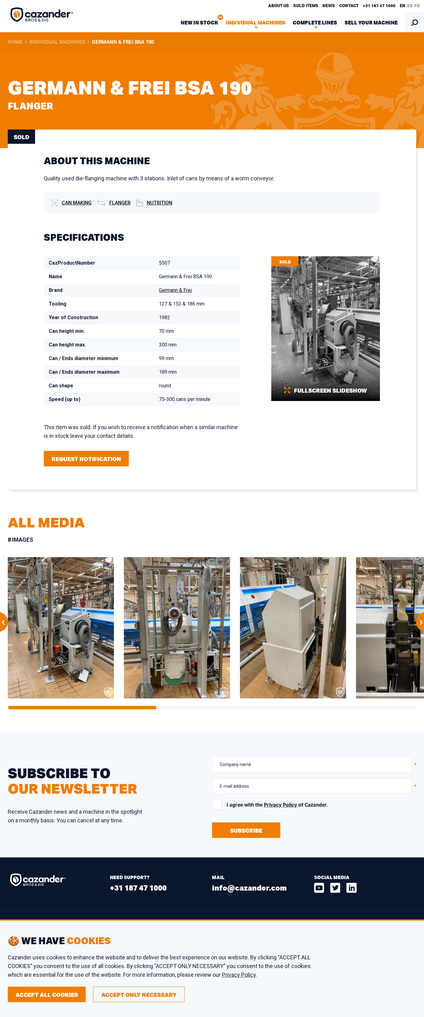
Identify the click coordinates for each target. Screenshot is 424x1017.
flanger (120, 203)
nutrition (159, 203)
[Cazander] (42, 16)
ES (410, 6)
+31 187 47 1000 (379, 6)
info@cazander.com (249, 887)
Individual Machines (57, 42)
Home (15, 42)
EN (402, 6)
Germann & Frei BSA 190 (123, 42)
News (329, 6)
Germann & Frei (175, 290)
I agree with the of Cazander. (277, 805)
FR (417, 6)
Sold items (305, 6)
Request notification (86, 459)
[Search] (414, 22)
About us (278, 6)
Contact (349, 6)
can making (77, 203)
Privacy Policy (280, 805)
